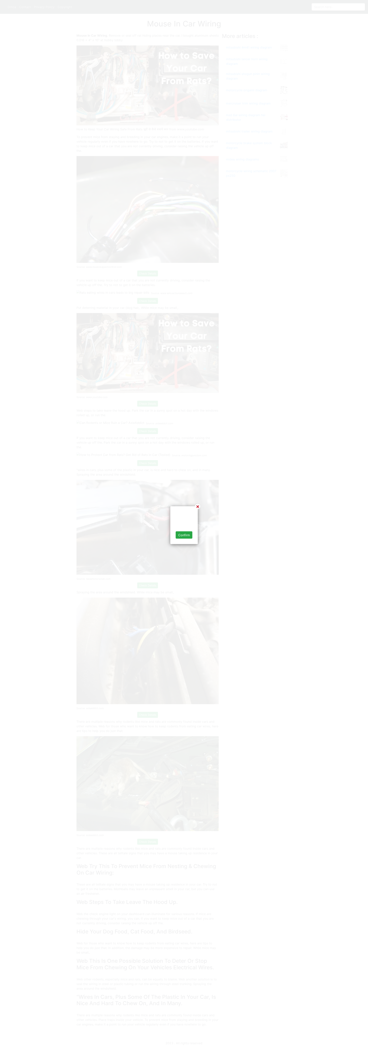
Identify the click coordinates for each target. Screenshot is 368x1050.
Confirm (184, 535)
